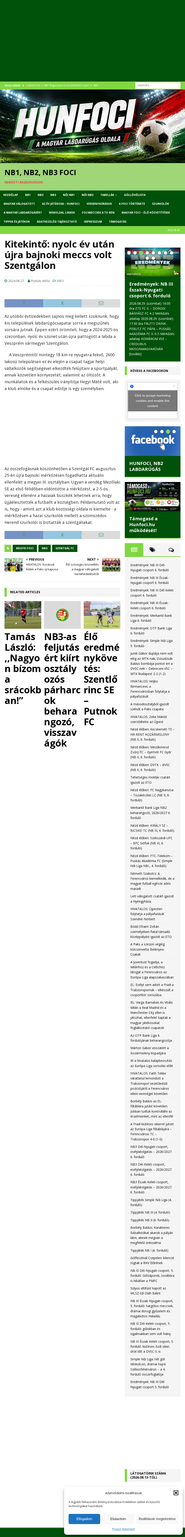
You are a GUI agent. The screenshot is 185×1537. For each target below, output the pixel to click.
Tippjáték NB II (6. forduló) (149, 1210)
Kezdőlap (10, 195)
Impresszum (93, 222)
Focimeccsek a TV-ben (98, 212)
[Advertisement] (92, 45)
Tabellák (107, 195)
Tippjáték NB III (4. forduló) (150, 1202)
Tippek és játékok (17, 222)
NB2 (40, 195)
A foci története (132, 204)
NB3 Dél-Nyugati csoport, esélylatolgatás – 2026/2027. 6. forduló (151, 1141)
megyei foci (25, 548)
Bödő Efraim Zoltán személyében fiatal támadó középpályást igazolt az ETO (151, 921)
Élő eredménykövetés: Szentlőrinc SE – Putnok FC (102, 679)
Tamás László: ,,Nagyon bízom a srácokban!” (23, 668)
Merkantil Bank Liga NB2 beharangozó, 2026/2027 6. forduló (150, 802)
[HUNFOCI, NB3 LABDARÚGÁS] (152, 431)
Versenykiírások (99, 204)
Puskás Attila (40, 281)
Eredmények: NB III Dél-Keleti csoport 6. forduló (151, 290)
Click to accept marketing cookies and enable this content (153, 390)
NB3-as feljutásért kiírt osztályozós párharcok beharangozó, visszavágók (62, 689)
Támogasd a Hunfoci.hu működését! (143, 514)
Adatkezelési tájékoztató (57, 222)
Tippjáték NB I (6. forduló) (149, 1240)
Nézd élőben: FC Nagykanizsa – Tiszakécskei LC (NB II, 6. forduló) (151, 785)
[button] (176, 1493)
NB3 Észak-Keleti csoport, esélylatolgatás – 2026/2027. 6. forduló (151, 1177)
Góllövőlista (135, 195)
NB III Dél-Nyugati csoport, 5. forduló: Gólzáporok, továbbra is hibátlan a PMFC (152, 1265)
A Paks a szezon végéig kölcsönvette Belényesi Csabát (147, 939)
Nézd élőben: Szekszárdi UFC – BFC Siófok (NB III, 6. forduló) (151, 833)
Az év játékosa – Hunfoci (61, 204)
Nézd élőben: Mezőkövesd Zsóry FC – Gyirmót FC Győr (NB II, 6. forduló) (150, 742)
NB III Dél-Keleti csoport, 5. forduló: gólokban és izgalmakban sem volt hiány (150, 1318)
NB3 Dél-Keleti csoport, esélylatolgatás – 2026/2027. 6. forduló (151, 1159)
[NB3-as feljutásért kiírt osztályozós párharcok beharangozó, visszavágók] (62, 615)
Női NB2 (87, 195)
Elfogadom (84, 1519)
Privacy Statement (123, 1529)
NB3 (53, 195)
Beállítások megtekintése (157, 1519)
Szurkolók (160, 204)
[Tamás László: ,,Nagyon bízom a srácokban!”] (23, 615)
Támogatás (117, 222)
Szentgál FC (65, 548)
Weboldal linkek (62, 212)
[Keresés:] (157, 85)
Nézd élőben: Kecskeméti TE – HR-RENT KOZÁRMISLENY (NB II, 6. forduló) (152, 724)
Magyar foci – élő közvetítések (146, 212)
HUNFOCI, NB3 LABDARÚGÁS (146, 456)
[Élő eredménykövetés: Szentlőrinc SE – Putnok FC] (102, 615)
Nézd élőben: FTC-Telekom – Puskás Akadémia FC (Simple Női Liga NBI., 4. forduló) (151, 850)
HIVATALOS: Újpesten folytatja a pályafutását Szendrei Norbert (147, 903)
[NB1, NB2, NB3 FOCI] (92, 160)
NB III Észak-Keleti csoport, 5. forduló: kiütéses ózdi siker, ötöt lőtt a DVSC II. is (152, 1336)
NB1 (28, 195)
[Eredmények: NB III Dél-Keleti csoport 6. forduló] (152, 262)
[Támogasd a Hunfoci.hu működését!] (152, 486)
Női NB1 (69, 195)
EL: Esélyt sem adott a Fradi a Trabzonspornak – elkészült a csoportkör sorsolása (152, 979)
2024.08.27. (16, 281)
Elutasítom (118, 1519)
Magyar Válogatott (19, 204)
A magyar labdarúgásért (23, 212)
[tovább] (158, 344)
